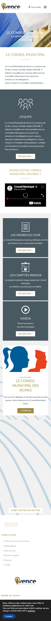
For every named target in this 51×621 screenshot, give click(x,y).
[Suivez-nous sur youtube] (15, 524)
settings (31, 611)
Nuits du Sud (9, 550)
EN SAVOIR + (25, 497)
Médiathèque (10, 546)
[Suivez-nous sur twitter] (11, 524)
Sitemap (7, 560)
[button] (4, 464)
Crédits (7, 565)
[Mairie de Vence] (11, 6)
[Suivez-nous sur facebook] (6, 524)
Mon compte (36, 7)
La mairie (17, 36)
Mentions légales (11, 555)
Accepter (9, 616)
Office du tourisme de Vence (16, 541)
